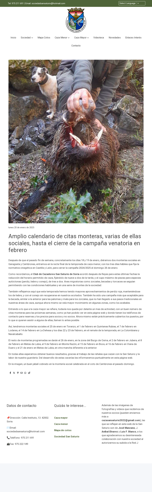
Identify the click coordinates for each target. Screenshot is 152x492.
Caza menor (61, 423)
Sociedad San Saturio (66, 436)
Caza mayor (61, 417)
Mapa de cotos (62, 430)
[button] (27, 38)
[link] (76, 20)
